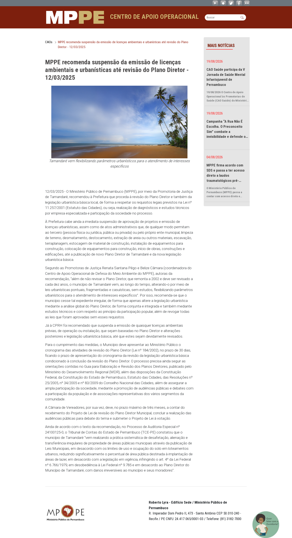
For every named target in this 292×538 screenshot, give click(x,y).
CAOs (48, 42)
